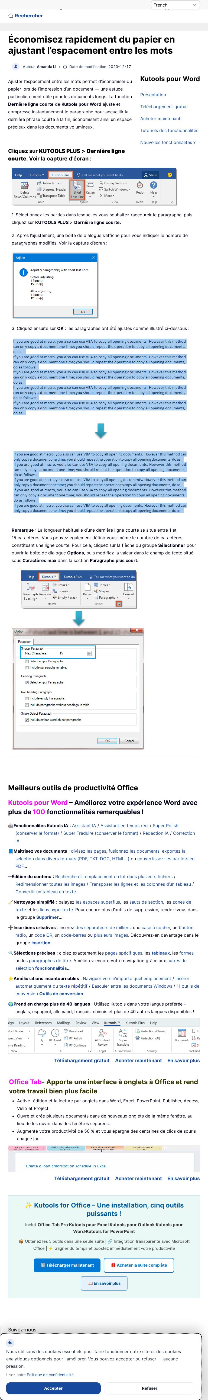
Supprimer (47, 917)
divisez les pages (88, 851)
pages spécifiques (123, 953)
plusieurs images (111, 935)
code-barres (73, 935)
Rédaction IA (156, 833)
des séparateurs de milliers (103, 927)
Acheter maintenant (160, 118)
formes (186, 953)
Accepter (53, 1388)
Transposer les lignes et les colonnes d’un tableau (140, 884)
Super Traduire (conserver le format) (100, 833)
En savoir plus (183, 1060)
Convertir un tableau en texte (45, 891)
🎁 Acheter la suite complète (139, 1265)
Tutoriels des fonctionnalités (169, 130)
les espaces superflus (98, 902)
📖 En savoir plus (104, 1283)
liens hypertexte (56, 909)
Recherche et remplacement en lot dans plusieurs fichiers (114, 876)
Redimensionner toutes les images (50, 884)
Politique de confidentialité (50, 1374)
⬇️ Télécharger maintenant (67, 1265)
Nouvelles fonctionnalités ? (168, 142)
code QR (43, 935)
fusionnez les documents (134, 851)
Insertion (40, 942)
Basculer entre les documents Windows (132, 986)
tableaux (161, 953)
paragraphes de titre (50, 960)
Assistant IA (84, 825)
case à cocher (156, 927)
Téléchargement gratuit (164, 106)
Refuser (149, 1388)
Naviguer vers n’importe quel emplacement (127, 978)
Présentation (153, 94)
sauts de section (146, 902)
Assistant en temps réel (124, 825)
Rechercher (29, 15)
